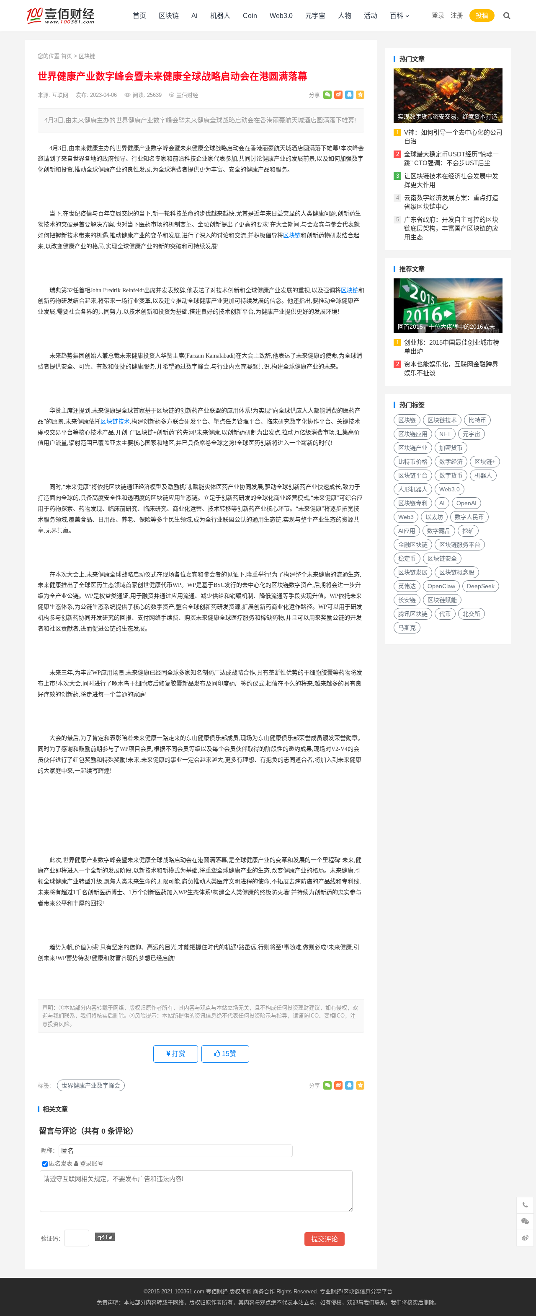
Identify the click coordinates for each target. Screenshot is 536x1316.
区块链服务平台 (459, 544)
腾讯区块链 (413, 613)
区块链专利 (413, 503)
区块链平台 (413, 475)
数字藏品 (439, 530)
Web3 (406, 517)
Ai (194, 15)
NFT (445, 434)
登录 (438, 15)
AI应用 (406, 530)
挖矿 (468, 530)
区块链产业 (413, 447)
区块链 (169, 15)
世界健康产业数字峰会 (91, 1085)
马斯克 (407, 627)
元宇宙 (315, 15)
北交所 (471, 613)
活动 (370, 15)
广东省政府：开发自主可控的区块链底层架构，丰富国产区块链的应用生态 (451, 228)
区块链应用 (413, 434)
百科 (396, 15)
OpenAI (466, 503)
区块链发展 (413, 572)
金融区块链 (413, 544)
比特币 (477, 420)
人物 (344, 15)
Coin (250, 15)
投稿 (482, 15)
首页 (139, 15)
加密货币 (451, 447)
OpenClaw (441, 586)
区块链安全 (442, 558)
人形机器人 (413, 489)
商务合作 (264, 1291)
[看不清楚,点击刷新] (105, 1237)
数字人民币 (469, 517)
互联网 (60, 95)
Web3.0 (281, 15)
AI (442, 503)
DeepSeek (481, 586)
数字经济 (451, 461)
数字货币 (451, 475)
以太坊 (434, 517)
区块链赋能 (442, 600)
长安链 (407, 600)
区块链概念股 (456, 572)
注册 (457, 15)
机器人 (220, 15)
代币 (445, 613)
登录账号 (90, 1163)
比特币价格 (413, 461)
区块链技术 (115, 421)
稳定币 (407, 558)
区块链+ (484, 461)
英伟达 (407, 586)
